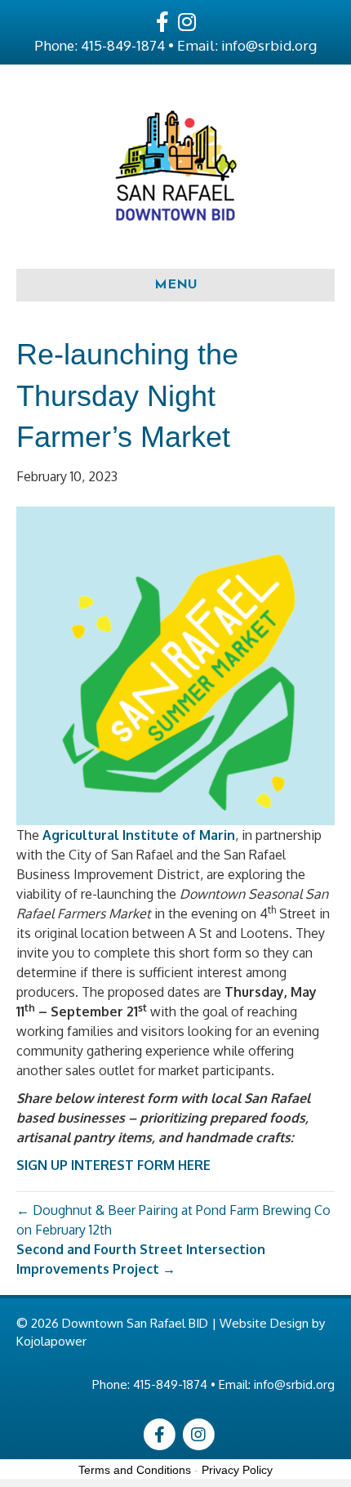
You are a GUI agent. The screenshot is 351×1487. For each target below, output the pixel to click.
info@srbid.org (269, 45)
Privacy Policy (237, 1469)
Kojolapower (51, 1341)
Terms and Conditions (134, 1469)
